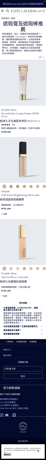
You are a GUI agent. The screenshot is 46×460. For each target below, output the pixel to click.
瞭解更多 (7, 454)
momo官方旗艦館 (8, 402)
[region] (23, 451)
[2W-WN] (4, 268)
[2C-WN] (31, 268)
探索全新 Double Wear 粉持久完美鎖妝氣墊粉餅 (23, 4)
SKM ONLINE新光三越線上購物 (14, 408)
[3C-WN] (44, 268)
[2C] (24, 186)
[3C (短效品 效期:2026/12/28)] (11, 186)
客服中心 (7, 349)
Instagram (1, 414)
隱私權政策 (23, 441)
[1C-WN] (17, 268)
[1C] (37, 186)
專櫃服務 (33, 342)
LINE (14, 414)
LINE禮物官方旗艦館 (9, 405)
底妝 (13, 18)
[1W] (4, 186)
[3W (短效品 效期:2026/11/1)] (17, 186)
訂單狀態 (9, 342)
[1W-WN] (11, 268)
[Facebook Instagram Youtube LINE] (23, 414)
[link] (23, 83)
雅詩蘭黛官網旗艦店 (9, 399)
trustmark (23, 427)
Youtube (6, 415)
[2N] (44, 186)
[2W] (31, 186)
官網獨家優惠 (21, 342)
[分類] (36, 57)
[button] (23, 303)
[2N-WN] (37, 268)
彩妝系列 (5, 18)
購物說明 (7, 355)
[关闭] (38, 451)
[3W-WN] (24, 268)
